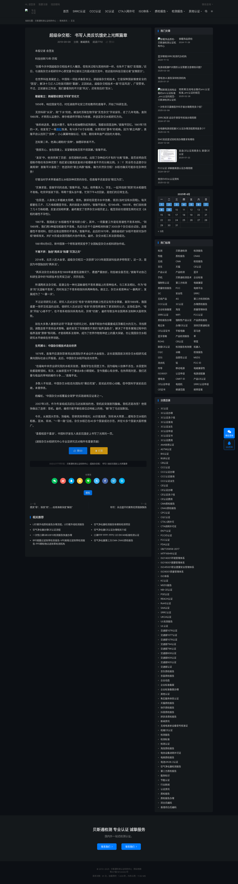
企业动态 (165, 680)
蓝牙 (196, 272)
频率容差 (198, 389)
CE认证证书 (164, 330)
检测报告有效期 (184, 346)
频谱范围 (180, 389)
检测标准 (165, 739)
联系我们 (107, 846)
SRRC (197, 293)
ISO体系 (144, 11)
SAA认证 (165, 607)
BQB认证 (165, 458)
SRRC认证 (79, 11)
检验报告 (198, 261)
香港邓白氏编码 (168, 807)
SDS (160, 357)
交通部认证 (166, 666)
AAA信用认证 (167, 444)
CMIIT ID (180, 378)
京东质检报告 (167, 671)
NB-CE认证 (166, 589)
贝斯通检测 (181, 250)
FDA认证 (165, 544)
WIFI (178, 314)
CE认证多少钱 (168, 494)
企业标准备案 (164, 309)
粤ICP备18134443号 (119, 872)
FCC (178, 288)
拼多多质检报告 (168, 716)
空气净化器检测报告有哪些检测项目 (112, 524)
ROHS (161, 341)
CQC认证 (165, 517)
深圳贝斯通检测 (202, 325)
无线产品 (162, 298)
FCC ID (197, 362)
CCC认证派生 (168, 481)
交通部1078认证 (169, 639)
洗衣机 (161, 362)
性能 (160, 256)
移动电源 (180, 368)
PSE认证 (165, 594)
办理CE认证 (182, 325)
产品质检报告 (200, 320)
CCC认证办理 (168, 471)
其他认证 (194, 11)
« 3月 (161, 231)
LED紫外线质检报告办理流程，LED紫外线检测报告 (58, 524)
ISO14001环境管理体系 (173, 558)
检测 (160, 250)
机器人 (197, 346)
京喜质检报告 (167, 675)
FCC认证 (198, 314)
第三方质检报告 (168, 771)
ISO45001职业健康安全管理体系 (177, 567)
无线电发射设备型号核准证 (174, 725)
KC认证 (164, 580)
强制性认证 (163, 282)
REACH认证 (167, 598)
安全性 (179, 293)
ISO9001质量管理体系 (172, 571)
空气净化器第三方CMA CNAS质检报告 (113, 540)
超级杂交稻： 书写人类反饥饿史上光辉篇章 (88, 35)
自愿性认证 (181, 357)
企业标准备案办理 (170, 689)
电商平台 (198, 288)
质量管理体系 (200, 309)
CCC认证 (95, 11)
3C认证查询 (167, 422)
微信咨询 (206, 4)
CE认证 (197, 266)
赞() (110, 41)
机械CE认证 (167, 730)
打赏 (99, 450)
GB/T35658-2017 (170, 549)
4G (177, 298)
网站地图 (137, 869)
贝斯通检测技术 (184, 277)
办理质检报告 (200, 304)
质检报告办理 (164, 320)
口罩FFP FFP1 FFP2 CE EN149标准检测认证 (116, 535)
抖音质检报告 (167, 712)
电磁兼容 (198, 282)
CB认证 (179, 341)
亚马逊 (197, 330)
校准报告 (198, 352)
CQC (160, 352)
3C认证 (109, 11)
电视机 (179, 384)
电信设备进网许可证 (171, 752)
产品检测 (180, 272)
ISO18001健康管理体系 (173, 562)
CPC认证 (165, 512)
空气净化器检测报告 (171, 766)
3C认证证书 (167, 435)
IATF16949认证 (169, 553)
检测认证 (165, 743)
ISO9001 (162, 373)
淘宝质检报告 (167, 748)
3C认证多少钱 (168, 417)
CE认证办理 (167, 490)
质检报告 (160, 11)
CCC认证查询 (168, 476)
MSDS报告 (166, 585)
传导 (160, 368)
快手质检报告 (167, 707)
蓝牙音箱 (162, 336)
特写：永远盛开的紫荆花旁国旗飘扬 (128, 507)
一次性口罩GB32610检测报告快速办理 (52, 535)
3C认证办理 (167, 413)
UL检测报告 (167, 621)
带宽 (196, 341)
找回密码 (55, 4)
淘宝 (178, 309)
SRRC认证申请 (201, 384)
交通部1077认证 (169, 635)
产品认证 (162, 272)
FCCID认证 (166, 535)
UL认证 (164, 626)
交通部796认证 (168, 648)
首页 (66, 11)
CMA (178, 261)
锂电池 (161, 378)
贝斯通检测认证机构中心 (26, 11)
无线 (160, 261)
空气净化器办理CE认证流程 (47, 529)
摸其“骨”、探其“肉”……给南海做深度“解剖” (51, 507)
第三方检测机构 (202, 298)
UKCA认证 (166, 616)
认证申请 (180, 373)
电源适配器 (199, 373)
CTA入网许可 (126, 11)
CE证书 (161, 389)
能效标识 (165, 775)
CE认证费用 (167, 499)
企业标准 (198, 277)
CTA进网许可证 (168, 526)
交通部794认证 (168, 644)
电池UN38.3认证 (169, 762)
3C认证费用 (167, 440)
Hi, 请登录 (30, 4)
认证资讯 (165, 789)
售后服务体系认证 (170, 698)
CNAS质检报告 (168, 508)
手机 (160, 277)
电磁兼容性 (199, 368)
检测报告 (177, 11)
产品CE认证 (200, 378)
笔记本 (161, 325)
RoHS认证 (166, 603)
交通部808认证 (168, 653)
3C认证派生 (167, 426)
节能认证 (165, 780)
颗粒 (59, 129)
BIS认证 (165, 453)
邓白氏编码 (166, 802)
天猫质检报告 (167, 703)
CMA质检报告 (168, 503)
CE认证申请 (164, 384)
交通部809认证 (168, 657)
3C (159, 293)
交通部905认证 (168, 662)
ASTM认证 (166, 449)
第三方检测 (181, 282)
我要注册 (43, 4)
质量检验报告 (164, 288)
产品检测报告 (182, 336)
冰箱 (178, 352)
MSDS (197, 357)
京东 (160, 266)
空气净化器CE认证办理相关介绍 (110, 529)
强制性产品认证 (184, 320)
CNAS (197, 256)
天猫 (178, 266)
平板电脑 (180, 330)
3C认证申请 (167, 431)
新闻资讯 (63, 21)
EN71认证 (166, 530)
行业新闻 (165, 784)
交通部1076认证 (169, 630)
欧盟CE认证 (164, 346)
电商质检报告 (167, 757)
